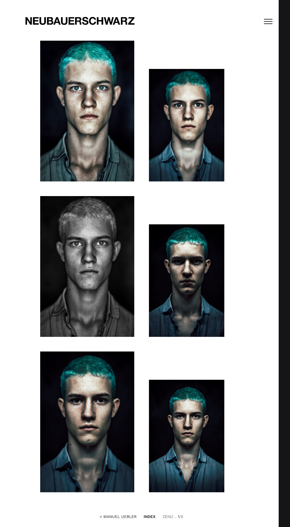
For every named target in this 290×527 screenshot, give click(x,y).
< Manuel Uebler (118, 516)
